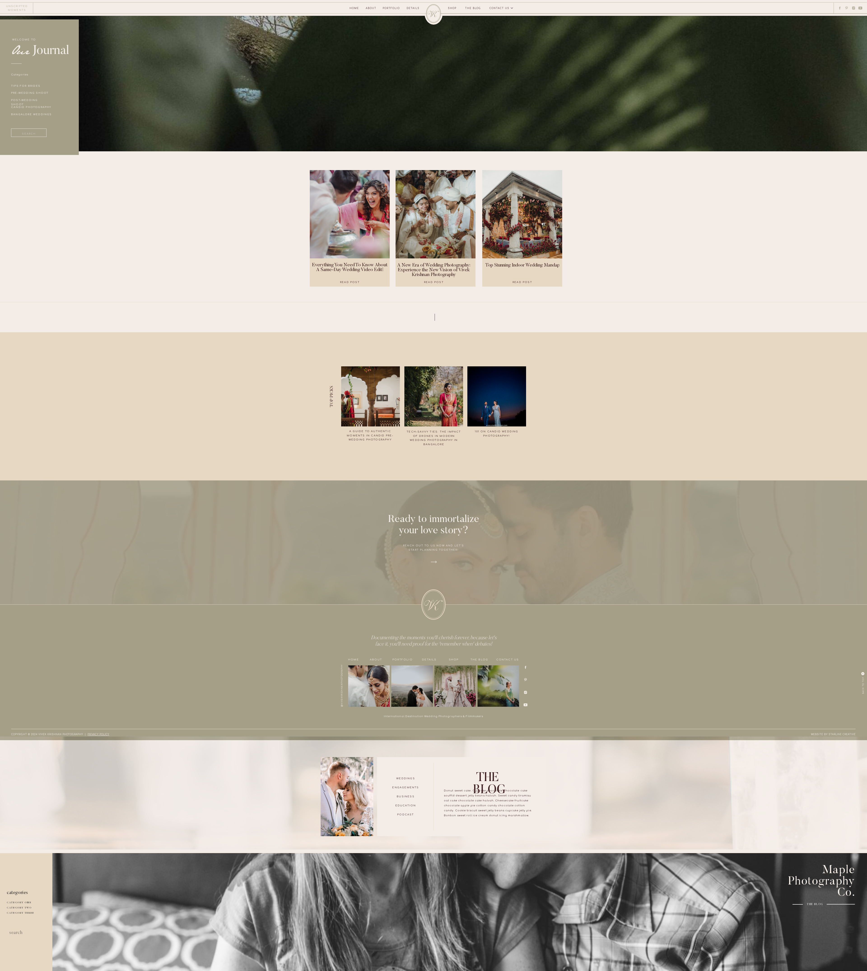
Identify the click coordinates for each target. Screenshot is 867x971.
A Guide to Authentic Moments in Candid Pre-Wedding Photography (370, 435)
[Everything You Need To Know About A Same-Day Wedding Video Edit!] (350, 214)
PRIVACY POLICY (98, 734)
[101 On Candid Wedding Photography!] (496, 396)
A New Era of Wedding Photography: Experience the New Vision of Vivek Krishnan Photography (433, 270)
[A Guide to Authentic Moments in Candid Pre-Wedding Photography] (370, 396)
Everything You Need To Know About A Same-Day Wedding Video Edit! (349, 267)
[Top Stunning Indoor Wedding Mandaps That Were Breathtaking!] (522, 214)
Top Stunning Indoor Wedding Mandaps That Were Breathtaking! (547, 265)
